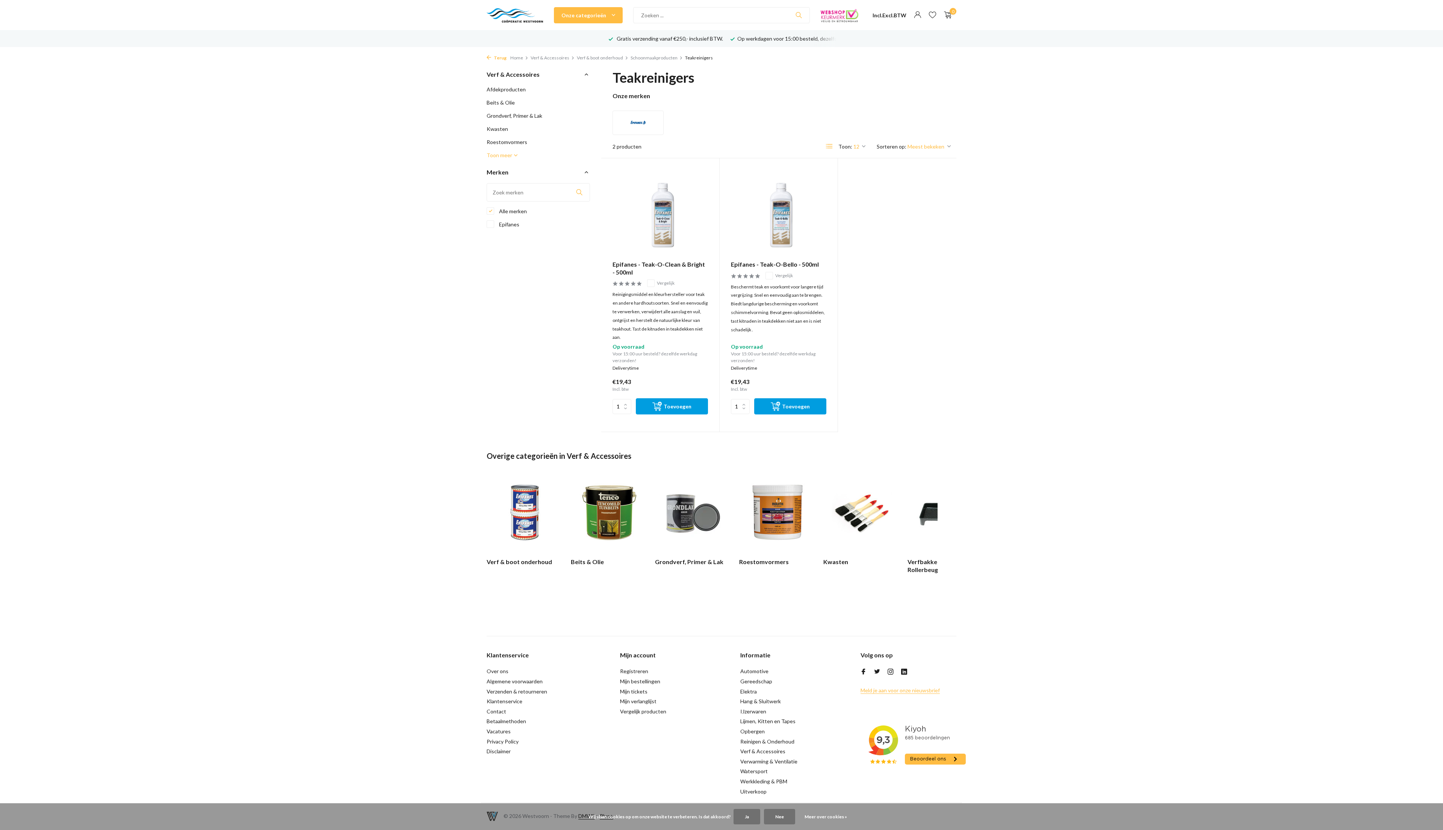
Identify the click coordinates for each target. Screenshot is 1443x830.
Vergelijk (666, 283)
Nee (779, 816)
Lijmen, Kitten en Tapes (768, 721)
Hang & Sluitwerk (760, 701)
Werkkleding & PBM (763, 781)
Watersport (754, 771)
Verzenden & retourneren (517, 691)
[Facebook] (864, 672)
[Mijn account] (917, 15)
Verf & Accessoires (550, 58)
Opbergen (752, 731)
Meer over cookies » (826, 816)
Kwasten (497, 129)
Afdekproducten (506, 89)
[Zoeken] (798, 15)
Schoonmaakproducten (654, 58)
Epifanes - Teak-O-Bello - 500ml (775, 264)
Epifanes (508, 224)
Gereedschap (756, 681)
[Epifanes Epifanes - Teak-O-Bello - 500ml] (778, 212)
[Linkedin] (904, 672)
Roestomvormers (507, 142)
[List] (829, 146)
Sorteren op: (891, 146)
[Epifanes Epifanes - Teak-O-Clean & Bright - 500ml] (660, 212)
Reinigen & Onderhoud (767, 741)
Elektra (748, 691)
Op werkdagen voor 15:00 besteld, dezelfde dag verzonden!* (715, 38)
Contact (496, 711)
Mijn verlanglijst (638, 701)
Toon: (845, 146)
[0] (946, 15)
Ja (747, 816)
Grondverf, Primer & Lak (514, 115)
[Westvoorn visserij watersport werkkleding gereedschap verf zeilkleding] (515, 15)
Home (516, 58)
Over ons (497, 671)
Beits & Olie (501, 102)
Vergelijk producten (643, 711)
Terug (500, 58)
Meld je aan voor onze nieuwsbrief (900, 690)
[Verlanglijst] (932, 15)
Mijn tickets (633, 691)
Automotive (754, 671)
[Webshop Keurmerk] (839, 15)
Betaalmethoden (506, 721)
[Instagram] (891, 672)
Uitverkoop (753, 791)
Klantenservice (504, 701)
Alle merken (512, 211)
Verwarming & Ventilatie (768, 761)
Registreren (634, 671)
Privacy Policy (503, 741)
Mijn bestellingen (640, 681)
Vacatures (499, 731)
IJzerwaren (753, 711)
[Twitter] (877, 672)
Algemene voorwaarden (515, 681)
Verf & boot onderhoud (600, 58)
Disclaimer (499, 751)
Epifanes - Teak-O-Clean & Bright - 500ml (659, 268)
